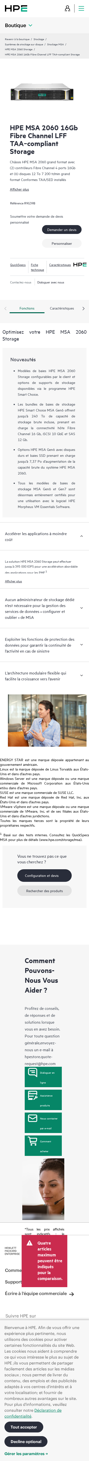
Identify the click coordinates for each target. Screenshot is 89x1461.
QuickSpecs (18, 264)
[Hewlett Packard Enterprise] (16, 8)
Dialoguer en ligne (47, 1077)
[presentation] (83, 308)
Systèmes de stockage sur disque (24, 44)
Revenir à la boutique (17, 39)
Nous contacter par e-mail (49, 1123)
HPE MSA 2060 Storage (18, 49)
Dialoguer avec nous (50, 282)
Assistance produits (46, 1100)
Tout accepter (24, 1427)
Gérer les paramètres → (26, 1453)
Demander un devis (61, 229)
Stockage (39, 39)
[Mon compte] (67, 8)
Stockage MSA (55, 44)
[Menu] (81, 8)
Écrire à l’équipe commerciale (36, 1293)
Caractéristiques (60, 264)
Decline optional (26, 1441)
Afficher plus (19, 189)
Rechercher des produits (44, 890)
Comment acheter (45, 1146)
